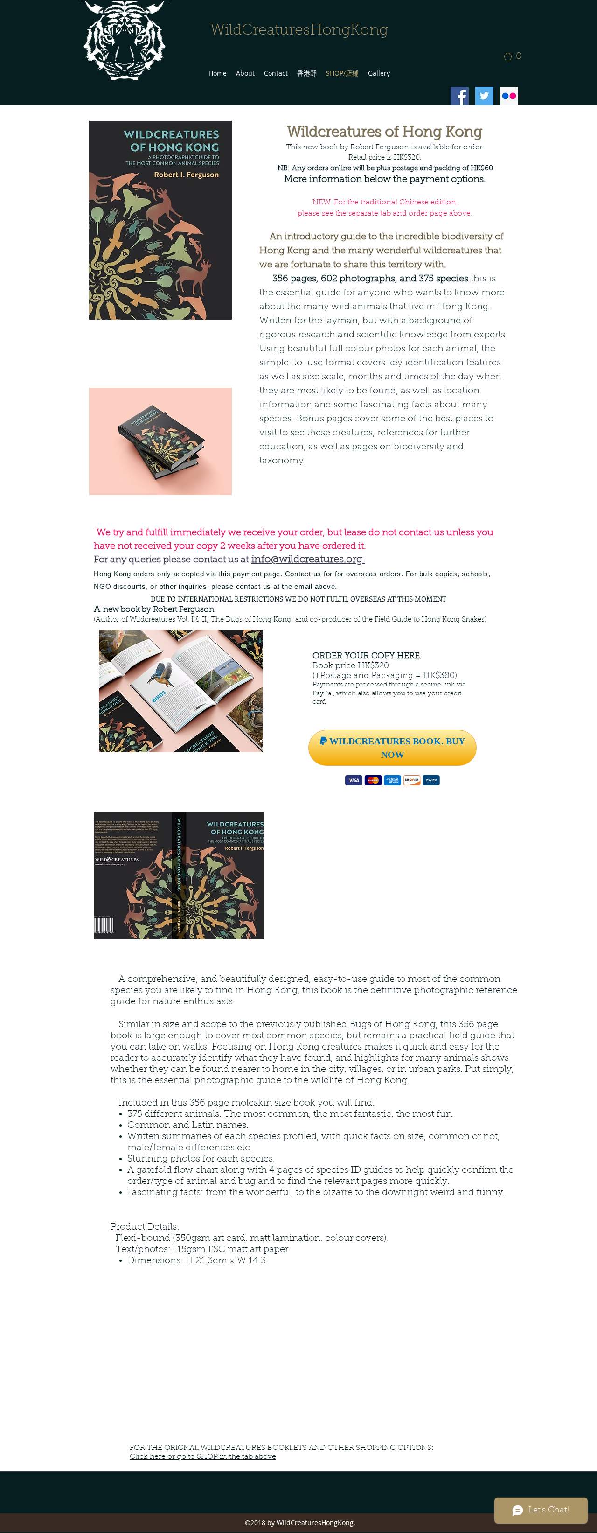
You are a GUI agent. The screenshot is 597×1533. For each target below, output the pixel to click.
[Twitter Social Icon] (484, 96)
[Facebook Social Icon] (460, 96)
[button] (515, 56)
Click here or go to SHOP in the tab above (203, 1457)
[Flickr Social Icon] (509, 96)
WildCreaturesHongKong (299, 30)
